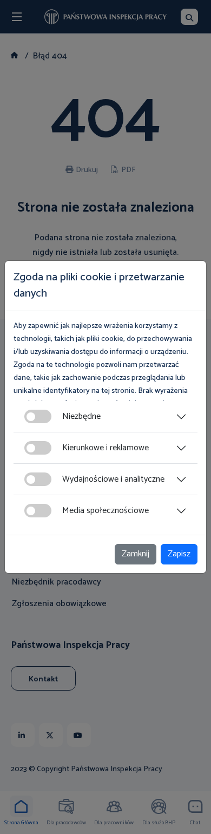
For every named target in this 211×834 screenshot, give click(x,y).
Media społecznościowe (105, 510)
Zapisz (179, 554)
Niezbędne (81, 416)
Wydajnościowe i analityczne (113, 479)
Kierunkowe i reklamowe (105, 448)
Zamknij (135, 554)
